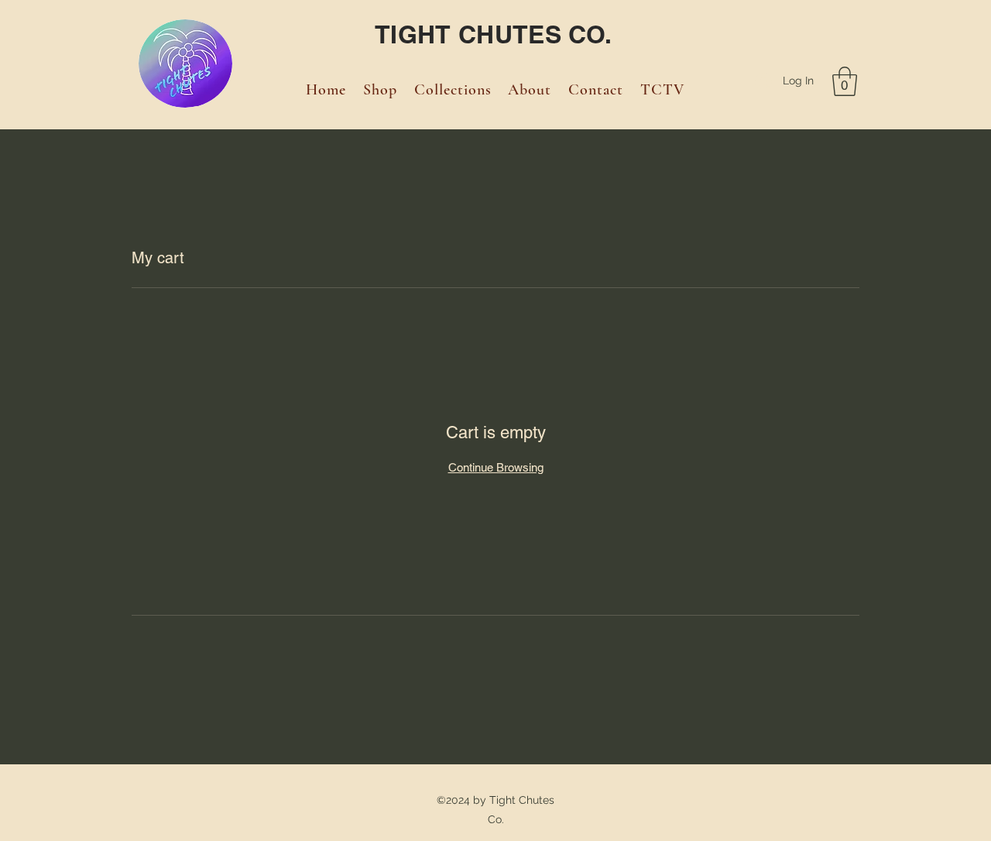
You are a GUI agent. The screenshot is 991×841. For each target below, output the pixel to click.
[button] (844, 81)
